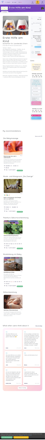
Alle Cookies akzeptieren (7, 437)
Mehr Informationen (28, 435)
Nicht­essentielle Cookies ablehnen (21, 437)
